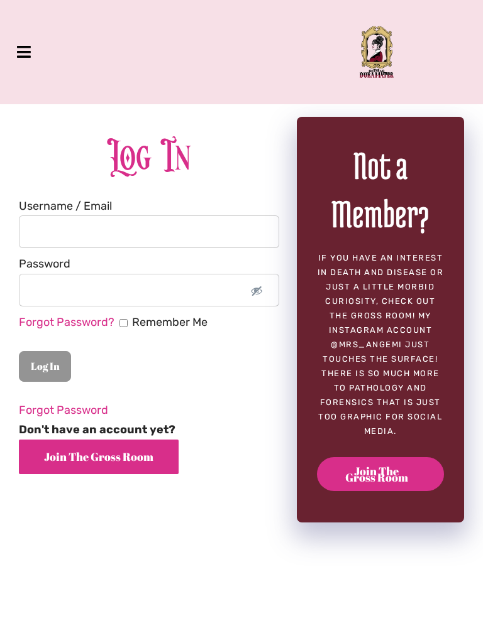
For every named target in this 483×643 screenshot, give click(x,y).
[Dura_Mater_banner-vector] (377, 31)
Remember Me (113, 322)
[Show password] (257, 290)
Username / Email (65, 206)
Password (44, 264)
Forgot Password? (68, 322)
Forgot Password (63, 410)
